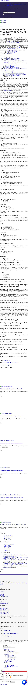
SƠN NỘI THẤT (11, 655)
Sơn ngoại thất (7, 547)
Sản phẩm (6, 654)
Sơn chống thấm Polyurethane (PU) (12, 65)
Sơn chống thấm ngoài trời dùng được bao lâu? (14, 72)
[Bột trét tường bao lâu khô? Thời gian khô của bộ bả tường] (7, 440)
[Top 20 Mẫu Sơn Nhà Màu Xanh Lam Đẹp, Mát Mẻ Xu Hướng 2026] (5, 522)
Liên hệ (5, 667)
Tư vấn (1, 26)
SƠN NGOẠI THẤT (11, 656)
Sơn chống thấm (7, 546)
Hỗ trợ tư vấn (8, 539)
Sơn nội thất (6, 549)
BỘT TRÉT (9, 53)
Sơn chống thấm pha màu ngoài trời (12, 67)
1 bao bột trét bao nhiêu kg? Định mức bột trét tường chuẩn (11, 415)
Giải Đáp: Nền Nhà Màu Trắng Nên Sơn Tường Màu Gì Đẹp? (11, 497)
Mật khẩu (2, 679)
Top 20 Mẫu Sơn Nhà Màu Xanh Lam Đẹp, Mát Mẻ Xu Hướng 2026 (13, 524)
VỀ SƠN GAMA (11, 651)
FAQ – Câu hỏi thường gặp (9, 71)
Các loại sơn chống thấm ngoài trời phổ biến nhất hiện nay (15, 60)
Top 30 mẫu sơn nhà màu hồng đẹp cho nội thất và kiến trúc (11, 470)
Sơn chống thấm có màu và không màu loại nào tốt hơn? (16, 74)
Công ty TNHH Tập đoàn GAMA (10, 362)
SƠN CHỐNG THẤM (12, 51)
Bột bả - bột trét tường (9, 544)
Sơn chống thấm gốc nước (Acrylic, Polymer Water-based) (16, 62)
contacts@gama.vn (8, 365)
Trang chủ (6, 649)
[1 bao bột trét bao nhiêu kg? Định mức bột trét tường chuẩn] (6, 413)
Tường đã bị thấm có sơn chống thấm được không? (15, 73)
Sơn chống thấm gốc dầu (10, 64)
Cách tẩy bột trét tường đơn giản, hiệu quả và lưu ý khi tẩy (11, 388)
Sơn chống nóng (7, 545)
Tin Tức (6, 662)
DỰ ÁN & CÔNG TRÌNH (13, 653)
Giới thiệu (7, 538)
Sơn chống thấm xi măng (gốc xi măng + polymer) (15, 61)
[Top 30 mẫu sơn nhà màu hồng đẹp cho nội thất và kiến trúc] (5, 467)
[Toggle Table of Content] (1, 55)
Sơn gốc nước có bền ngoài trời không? (13, 75)
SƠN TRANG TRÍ (11, 52)
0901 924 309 (7, 360)
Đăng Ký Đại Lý (8, 57)
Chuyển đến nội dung (4, 0)
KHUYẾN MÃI (10, 665)
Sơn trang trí (7, 550)
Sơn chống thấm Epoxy (10, 66)
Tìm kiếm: (5, 11)
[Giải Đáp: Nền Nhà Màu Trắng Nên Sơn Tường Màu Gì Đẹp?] (10, 494)
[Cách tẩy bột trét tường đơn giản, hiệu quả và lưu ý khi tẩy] (6, 386)
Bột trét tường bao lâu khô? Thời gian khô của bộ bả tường (11, 443)
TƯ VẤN (9, 664)
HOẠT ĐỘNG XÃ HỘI (12, 666)
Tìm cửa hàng (8, 537)
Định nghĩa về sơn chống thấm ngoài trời (12, 58)
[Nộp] (3, 14)
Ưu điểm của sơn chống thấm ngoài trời (11, 59)
